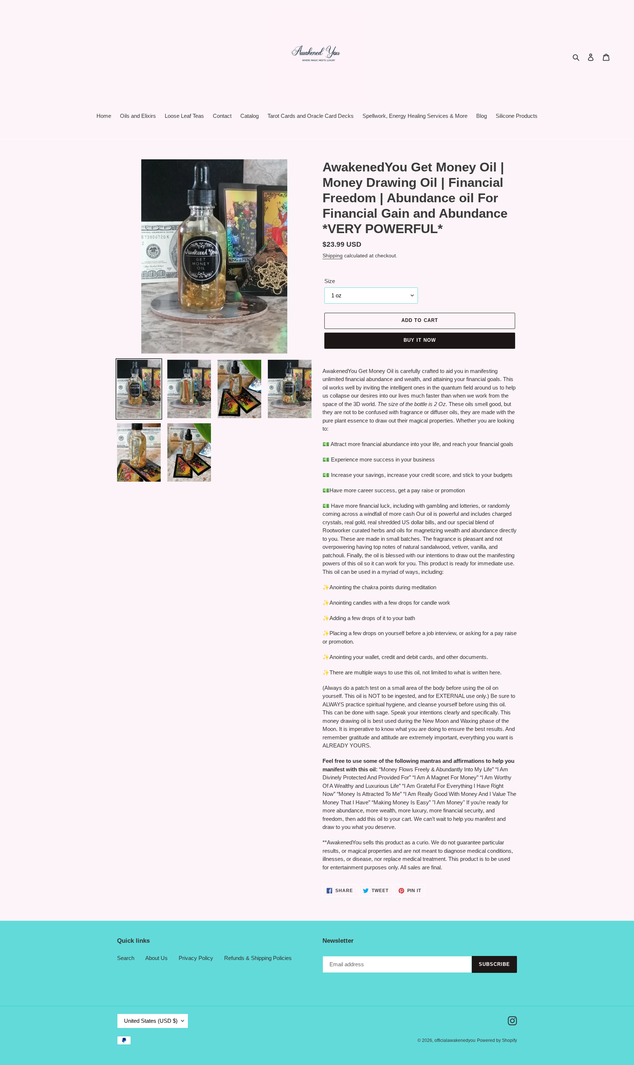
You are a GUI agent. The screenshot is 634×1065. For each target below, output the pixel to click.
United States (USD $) (151, 1021)
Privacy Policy (196, 958)
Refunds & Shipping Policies (258, 958)
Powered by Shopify (497, 1040)
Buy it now (420, 340)
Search (125, 958)
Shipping (333, 255)
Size (329, 281)
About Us (156, 958)
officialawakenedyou (455, 1040)
